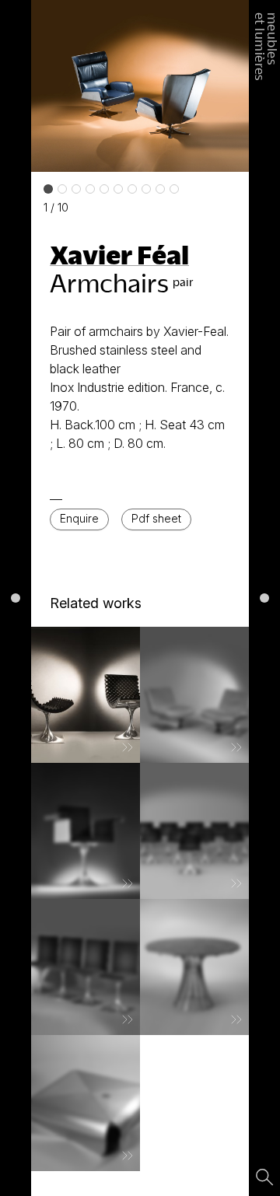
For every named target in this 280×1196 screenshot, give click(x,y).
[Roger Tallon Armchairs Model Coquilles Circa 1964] (85, 695)
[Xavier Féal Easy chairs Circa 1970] (194, 695)
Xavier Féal (119, 254)
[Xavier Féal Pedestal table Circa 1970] (194, 967)
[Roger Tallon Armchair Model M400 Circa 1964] (85, 831)
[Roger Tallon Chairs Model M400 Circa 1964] (194, 831)
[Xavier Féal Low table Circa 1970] (85, 1103)
